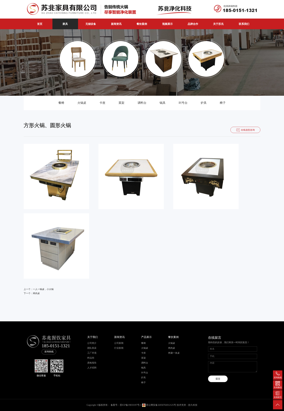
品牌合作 (193, 23)
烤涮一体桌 (174, 353)
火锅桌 (81, 102)
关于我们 (92, 337)
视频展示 (167, 23)
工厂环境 (91, 353)
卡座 (102, 102)
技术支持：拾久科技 (187, 405)
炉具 (204, 102)
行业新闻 (118, 348)
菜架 (121, 102)
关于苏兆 (218, 23)
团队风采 (91, 348)
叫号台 (183, 102)
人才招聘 (91, 368)
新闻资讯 (116, 23)
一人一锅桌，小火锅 (43, 289)
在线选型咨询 (248, 130)
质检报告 (91, 363)
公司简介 (91, 343)
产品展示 (146, 337)
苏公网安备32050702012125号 (161, 405)
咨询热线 (49, 351)
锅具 (163, 102)
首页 (39, 23)
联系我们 (244, 23)
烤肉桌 (36, 293)
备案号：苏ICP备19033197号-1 (126, 405)
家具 (65, 23)
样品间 (90, 358)
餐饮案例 (142, 23)
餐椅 (61, 102)
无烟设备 (90, 23)
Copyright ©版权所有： (98, 405)
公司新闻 (118, 343)
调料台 (142, 102)
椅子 (223, 102)
